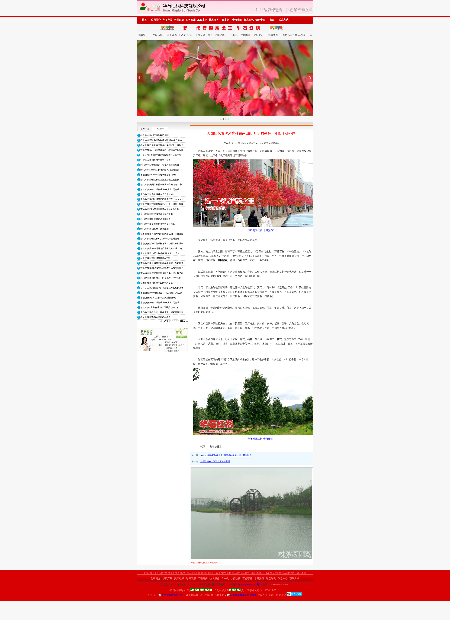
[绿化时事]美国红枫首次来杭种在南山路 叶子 (161, 184)
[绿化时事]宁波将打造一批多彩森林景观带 (159, 165)
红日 (189, 35)
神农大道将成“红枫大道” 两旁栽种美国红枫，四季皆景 (225, 455)
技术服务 (214, 19)
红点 (210, 35)
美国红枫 (179, 19)
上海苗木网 (300, 573)
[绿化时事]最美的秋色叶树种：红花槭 (157, 224)
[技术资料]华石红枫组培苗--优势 (155, 258)
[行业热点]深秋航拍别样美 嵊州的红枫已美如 (161, 140)
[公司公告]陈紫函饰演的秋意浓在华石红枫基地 (161, 288)
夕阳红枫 (254, 573)
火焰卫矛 (258, 35)
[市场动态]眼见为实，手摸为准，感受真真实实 (161, 312)
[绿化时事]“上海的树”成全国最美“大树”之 (159, 307)
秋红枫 (167, 573)
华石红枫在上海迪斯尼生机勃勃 (215, 461)
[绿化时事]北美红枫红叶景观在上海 (156, 214)
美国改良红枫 (224, 573)
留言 (271, 19)
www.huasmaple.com (279, 584)
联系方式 (283, 19)
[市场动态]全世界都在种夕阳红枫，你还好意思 (161, 273)
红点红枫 (249, 19)
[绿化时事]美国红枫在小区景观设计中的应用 (160, 278)
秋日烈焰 (220, 35)
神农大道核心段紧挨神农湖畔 (204, 562)
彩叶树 (221, 276)
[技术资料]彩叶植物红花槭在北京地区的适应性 (161, 150)
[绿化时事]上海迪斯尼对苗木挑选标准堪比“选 (161, 248)
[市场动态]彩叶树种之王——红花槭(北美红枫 (161, 292)
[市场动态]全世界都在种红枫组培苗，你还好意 (161, 263)
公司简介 (156, 19)
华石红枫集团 (265, 573)
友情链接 (148, 573)
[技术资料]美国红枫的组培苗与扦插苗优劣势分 (161, 268)
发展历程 (157, 35)
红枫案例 (273, 35)
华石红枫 (236, 573)
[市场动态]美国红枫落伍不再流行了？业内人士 (161, 199)
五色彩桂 (233, 35)
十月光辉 (237, 19)
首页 (144, 19)
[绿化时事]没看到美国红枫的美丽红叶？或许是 (161, 145)
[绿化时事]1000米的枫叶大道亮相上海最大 (159, 170)
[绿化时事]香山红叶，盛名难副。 (155, 229)
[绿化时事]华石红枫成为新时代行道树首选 (159, 238)
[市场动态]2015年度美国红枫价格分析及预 (159, 209)
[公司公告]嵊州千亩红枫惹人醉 (154, 135)
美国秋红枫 (212, 573)
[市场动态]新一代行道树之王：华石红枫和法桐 (161, 243)
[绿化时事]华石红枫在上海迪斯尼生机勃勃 (159, 179)
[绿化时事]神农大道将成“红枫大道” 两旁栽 (159, 189)
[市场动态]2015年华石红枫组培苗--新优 (158, 174)
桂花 (279, 339)
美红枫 (174, 573)
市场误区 (172, 35)
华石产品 (167, 19)
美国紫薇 (246, 35)
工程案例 (202, 19)
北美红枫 (202, 573)
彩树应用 (191, 19)
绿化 (306, 151)
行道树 (211, 276)
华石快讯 (144, 129)
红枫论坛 (182, 573)
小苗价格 (235, 578)
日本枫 (225, 19)
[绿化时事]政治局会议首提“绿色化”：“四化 (160, 253)
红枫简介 (143, 35)
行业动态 (160, 129)
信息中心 (260, 19)
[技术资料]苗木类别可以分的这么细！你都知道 (161, 233)
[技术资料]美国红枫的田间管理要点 (156, 283)
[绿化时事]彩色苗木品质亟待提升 (155, 317)
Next (310, 77)
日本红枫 (210, 260)
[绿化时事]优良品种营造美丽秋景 (155, 219)
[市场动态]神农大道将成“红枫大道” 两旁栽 (159, 302)
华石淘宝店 (192, 573)
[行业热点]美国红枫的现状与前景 (155, 160)
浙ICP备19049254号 (248, 584)
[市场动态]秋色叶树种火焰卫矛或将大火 (158, 194)
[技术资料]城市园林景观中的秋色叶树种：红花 (161, 204)
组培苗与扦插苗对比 (294, 35)
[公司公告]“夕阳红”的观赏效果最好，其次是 (160, 155)
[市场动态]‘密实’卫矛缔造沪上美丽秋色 (158, 297)
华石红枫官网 (288, 573)
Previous (140, 77)
